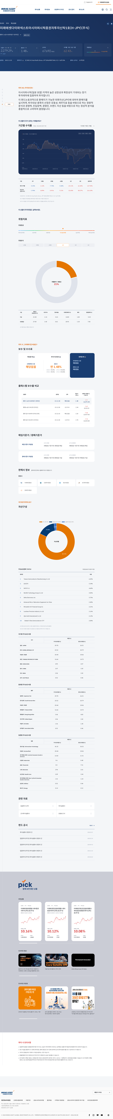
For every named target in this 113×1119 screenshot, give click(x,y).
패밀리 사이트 (98, 1092)
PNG (86, 133)
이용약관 (28, 1100)
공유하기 (108, 23)
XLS (80, 133)
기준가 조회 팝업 (15, 48)
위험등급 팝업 (107, 47)
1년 (63, 245)
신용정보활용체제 (18, 1100)
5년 (88, 245)
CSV (83, 133)
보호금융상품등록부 (92, 1100)
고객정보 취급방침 (59, 1100)
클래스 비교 (26, 35)
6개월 (50, 245)
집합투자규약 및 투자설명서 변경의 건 (31, 838)
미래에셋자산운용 (104, 2)
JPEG (90, 133)
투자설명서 (62, 806)
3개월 (37, 245)
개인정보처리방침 (5, 1100)
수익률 (2, 92)
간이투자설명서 (25, 813)
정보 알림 (23, 60)
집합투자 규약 (25, 806)
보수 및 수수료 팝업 (36, 48)
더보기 (91, 825)
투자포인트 (2, 89)
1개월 (24, 245)
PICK (2, 104)
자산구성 (2, 98)
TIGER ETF (89, 2)
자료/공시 (2, 101)
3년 (75, 245)
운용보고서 (62, 813)
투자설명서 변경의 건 (26, 832)
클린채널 (49, 1100)
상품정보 (2, 95)
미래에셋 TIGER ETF (7, 1092)
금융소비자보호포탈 (39, 1100)
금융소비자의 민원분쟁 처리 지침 (75, 1100)
